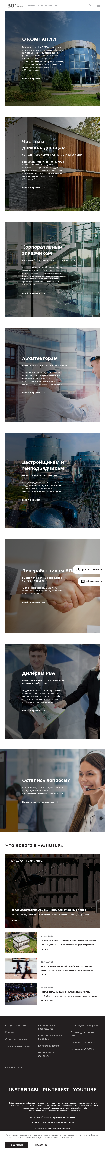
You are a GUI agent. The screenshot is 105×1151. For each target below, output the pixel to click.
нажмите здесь (73, 1110)
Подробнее (41, 1144)
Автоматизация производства (46, 1027)
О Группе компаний (16, 1025)
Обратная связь (14, 1067)
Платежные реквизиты (83, 1042)
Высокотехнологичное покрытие (50, 1037)
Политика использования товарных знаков (53, 1122)
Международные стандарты (47, 1054)
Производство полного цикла (83, 1034)
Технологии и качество (17, 1046)
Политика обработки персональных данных (52, 1117)
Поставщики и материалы (85, 1025)
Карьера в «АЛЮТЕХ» (82, 1049)
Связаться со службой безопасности (53, 1128)
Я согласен (17, 1144)
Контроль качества (48, 1045)
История (9, 1032)
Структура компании (16, 1039)
